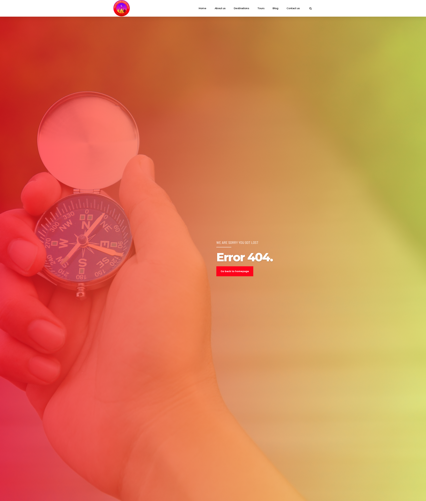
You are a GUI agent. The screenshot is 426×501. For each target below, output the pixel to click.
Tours (260, 8)
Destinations (241, 8)
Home (202, 8)
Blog (275, 8)
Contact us (293, 8)
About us (220, 8)
